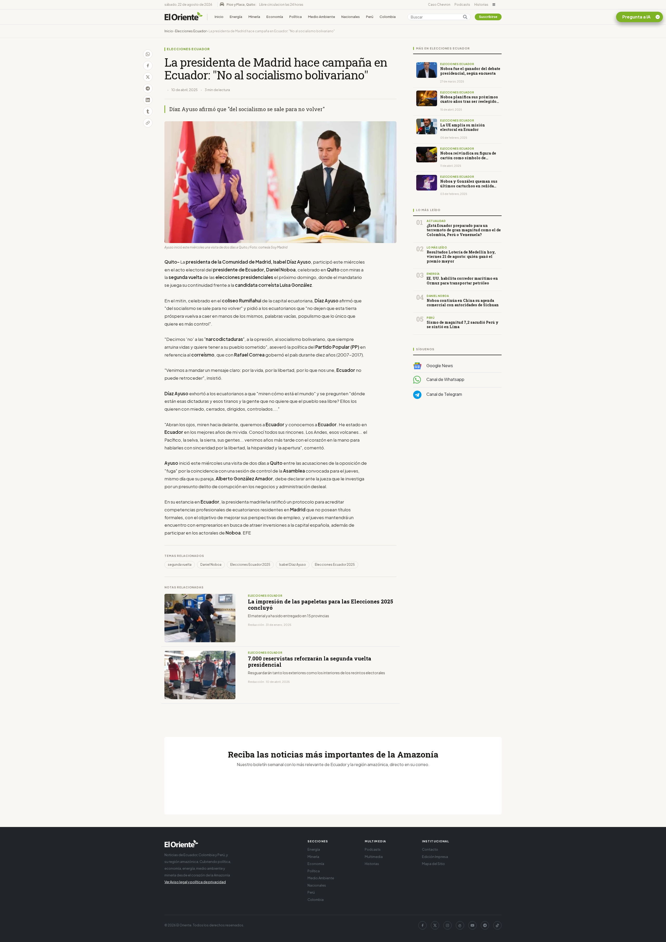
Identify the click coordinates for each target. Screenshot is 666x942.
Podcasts (462, 5)
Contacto (430, 849)
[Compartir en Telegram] (147, 88)
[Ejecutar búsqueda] (465, 17)
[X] (435, 925)
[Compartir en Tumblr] (147, 111)
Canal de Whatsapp (445, 379)
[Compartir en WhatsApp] (147, 54)
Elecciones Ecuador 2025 (250, 565)
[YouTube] (472, 925)
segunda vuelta (179, 565)
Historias (481, 5)
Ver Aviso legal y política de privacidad (195, 882)
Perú (369, 17)
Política (295, 17)
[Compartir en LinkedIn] (147, 100)
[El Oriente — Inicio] (183, 16)
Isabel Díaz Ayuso (292, 565)
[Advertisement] (457, 455)
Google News (439, 365)
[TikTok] (497, 925)
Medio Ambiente (321, 17)
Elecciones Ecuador (191, 31)
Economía (274, 17)
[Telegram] (485, 925)
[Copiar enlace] (147, 123)
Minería (254, 17)
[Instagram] (447, 925)
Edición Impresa (435, 857)
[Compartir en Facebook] (147, 65)
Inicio (219, 17)
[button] (493, 4)
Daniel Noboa (210, 565)
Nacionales (350, 17)
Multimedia (374, 857)
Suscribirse (488, 17)
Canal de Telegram (444, 394)
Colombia (388, 17)
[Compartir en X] (147, 77)
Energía (236, 17)
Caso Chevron (439, 5)
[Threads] (460, 925)
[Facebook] (422, 925)
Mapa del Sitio (433, 864)
